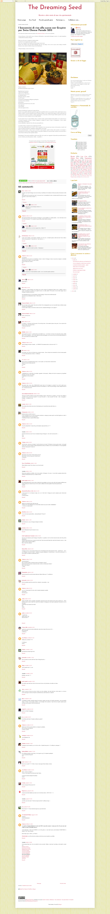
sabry (23, 689)
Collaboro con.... (73, 20)
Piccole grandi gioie (46, 20)
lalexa (23, 698)
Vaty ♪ (23, 190)
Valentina (24, 743)
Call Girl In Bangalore (26, 853)
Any (23, 717)
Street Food (46, 182)
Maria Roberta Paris (29, 899)
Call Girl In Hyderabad (26, 851)
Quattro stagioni (81, 166)
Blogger (60, 904)
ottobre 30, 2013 (28, 598)
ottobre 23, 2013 (29, 519)
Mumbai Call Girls (25, 846)
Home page (22, 20)
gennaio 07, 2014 (29, 798)
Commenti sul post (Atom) (27, 885)
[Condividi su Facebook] (54, 181)
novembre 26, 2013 (29, 709)
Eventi (83, 176)
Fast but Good (88, 160)
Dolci (91, 170)
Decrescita (82, 168)
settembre (75, 274)
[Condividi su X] (53, 181)
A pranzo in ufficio (84, 170)
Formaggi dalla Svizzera (51, 142)
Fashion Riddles (25, 751)
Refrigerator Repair (25, 856)
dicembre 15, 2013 (29, 743)
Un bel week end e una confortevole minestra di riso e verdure (84, 244)
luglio (74, 277)
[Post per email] (48, 180)
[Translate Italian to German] (81, 143)
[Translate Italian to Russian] (81, 148)
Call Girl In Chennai (25, 850)
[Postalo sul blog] (51, 181)
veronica (23, 404)
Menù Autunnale (32, 182)
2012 (73, 291)
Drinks (79, 176)
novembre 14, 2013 (29, 649)
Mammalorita (24, 572)
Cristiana (24, 442)
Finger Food (28, 182)
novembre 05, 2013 (28, 613)
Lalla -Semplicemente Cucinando (28, 535)
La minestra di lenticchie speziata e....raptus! (80, 264)
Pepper (23, 665)
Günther (23, 520)
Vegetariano (50, 182)
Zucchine (74, 169)
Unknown (24, 215)
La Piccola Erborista (88, 171)
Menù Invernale (38, 182)
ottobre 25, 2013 (38, 535)
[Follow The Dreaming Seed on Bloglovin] (77, 44)
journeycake (24, 580)
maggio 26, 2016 (35, 814)
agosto (74, 275)
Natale (82, 174)
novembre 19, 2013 (28, 665)
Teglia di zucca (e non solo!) (78, 268)
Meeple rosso (24, 790)
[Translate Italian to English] (81, 142)
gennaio (74, 288)
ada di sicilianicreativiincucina (27, 393)
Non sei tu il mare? (76, 272)
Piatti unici (75, 168)
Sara (23, 287)
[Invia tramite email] (50, 181)
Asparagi (80, 171)
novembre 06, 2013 (31, 627)
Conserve (77, 170)
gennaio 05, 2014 (30, 790)
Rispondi (23, 199)
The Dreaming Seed (55, 8)
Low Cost (84, 156)
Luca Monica (24, 637)
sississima (24, 528)
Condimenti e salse (86, 169)
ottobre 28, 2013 (30, 572)
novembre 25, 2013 (28, 698)
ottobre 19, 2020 (29, 842)
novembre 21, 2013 (28, 689)
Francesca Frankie (25, 303)
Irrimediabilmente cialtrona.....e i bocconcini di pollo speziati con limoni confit (85, 226)
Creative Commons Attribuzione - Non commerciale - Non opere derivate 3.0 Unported (57, 899)
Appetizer (85, 173)
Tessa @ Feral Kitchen (26, 463)
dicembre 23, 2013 (28, 761)
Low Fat (77, 162)
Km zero (84, 161)
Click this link (24, 836)
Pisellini (86, 174)
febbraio (74, 286)
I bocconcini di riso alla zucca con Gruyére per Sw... (82, 261)
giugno (74, 279)
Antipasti (23, 182)
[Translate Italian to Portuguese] (81, 145)
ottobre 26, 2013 (31, 548)
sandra (23, 598)
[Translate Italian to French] (81, 144)
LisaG (23, 762)
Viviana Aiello (24, 627)
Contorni (90, 166)
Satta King (24, 858)
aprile (74, 283)
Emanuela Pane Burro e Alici (27, 491)
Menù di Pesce (74, 165)
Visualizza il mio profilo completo (77, 36)
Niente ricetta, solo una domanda (78, 266)
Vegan (88, 164)
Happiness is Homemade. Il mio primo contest (85, 184)
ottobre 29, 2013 (29, 588)
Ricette (42, 182)
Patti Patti (24, 512)
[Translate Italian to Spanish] (81, 147)
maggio (74, 281)
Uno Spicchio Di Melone (26, 814)
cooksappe (24, 735)
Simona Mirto (24, 549)
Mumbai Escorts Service (26, 849)
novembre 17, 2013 (30, 657)
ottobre (74, 259)
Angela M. (24, 709)
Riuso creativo (76, 174)
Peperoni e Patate (33, 142)
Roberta (27, 204)
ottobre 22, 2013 (36, 491)
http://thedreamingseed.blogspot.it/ (31, 900)
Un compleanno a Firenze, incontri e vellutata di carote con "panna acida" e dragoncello (84, 217)
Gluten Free (75, 158)
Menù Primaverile (84, 165)
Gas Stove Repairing (25, 855)
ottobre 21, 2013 (34, 463)
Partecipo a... (60, 20)
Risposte (24, 202)
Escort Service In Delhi (26, 848)
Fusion (72, 170)
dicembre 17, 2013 (32, 751)
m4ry (23, 321)
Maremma (74, 173)
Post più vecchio (63, 883)
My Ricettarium (25, 235)
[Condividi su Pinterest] (56, 181)
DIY (79, 169)
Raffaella (23, 332)
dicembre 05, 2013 (29, 735)
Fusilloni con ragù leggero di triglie (79, 270)
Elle (22, 350)
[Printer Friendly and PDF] (23, 181)
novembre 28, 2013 (29, 725)
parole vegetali (24, 480)
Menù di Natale (77, 175)
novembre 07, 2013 (30, 637)
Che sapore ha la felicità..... (82, 200)
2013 (73, 258)
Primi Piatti (76, 161)
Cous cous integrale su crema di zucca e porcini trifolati (84, 208)
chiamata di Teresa (41, 33)
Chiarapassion (25, 412)
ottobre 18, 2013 (28, 190)
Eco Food (32, 20)
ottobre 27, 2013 (29, 559)
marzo (74, 285)
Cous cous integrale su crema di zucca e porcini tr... (82, 263)
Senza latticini (78, 160)
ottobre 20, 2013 (29, 442)
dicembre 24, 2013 (30, 769)
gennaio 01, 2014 (29, 782)
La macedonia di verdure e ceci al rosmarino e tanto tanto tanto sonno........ (84, 193)
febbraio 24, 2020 (29, 824)
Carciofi (80, 173)
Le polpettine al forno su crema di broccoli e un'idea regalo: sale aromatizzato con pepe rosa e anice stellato (84, 235)
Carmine (23, 783)
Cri (22, 359)
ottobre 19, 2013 (29, 431)
